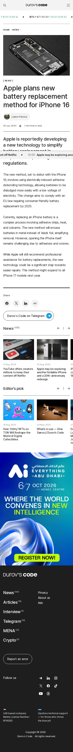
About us (44, 598)
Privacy (43, 592)
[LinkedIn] (25, 303)
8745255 (8, 720)
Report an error (17, 659)
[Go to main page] (20, 575)
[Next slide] (68, 328)
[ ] (8, 80)
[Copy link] (35, 303)
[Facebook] (7, 303)
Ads (40, 603)
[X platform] (16, 303)
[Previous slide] (58, 328)
